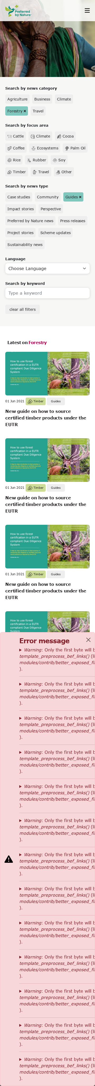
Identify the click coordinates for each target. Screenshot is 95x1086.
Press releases (72, 220)
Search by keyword (25, 283)
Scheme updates (55, 232)
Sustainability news (24, 244)
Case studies (18, 197)
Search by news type (26, 186)
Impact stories (20, 209)
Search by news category (31, 88)
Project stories (20, 232)
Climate (64, 99)
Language (15, 259)
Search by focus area (26, 125)
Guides (71, 197)
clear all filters (23, 309)
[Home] (21, 11)
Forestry (14, 111)
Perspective (51, 209)
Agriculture (17, 99)
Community (48, 197)
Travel (38, 111)
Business (42, 99)
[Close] (88, 639)
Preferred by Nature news (30, 220)
